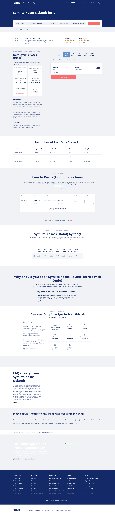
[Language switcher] (74, 3)
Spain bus (34, 478)
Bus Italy (33, 483)
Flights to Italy (53, 481)
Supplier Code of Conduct (63, 510)
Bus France (34, 481)
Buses (29, 3)
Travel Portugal (89, 483)
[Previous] (33, 250)
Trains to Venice (18, 486)
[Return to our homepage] (18, 3)
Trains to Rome (18, 481)
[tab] (58, 59)
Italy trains (16, 478)
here (70, 220)
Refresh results (56, 189)
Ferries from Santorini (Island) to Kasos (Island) (94, 420)
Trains (24, 3)
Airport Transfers (90, 481)
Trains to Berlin (18, 488)
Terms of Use (39, 510)
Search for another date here (57, 210)
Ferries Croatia (71, 481)
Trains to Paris (17, 483)
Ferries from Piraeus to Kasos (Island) (69, 420)
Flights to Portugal (54, 486)
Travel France (89, 488)
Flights (35, 3)
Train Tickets (17, 475)
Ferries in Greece (30, 432)
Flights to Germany (55, 478)
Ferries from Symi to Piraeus (43, 420)
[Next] (99, 54)
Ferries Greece (71, 478)
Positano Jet (70, 488)
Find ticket (20, 74)
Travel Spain (88, 486)
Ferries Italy (70, 486)
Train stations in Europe (92, 478)
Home (15, 432)
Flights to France (54, 483)
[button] (54, 23)
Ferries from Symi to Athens (21, 420)
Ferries (40, 3)
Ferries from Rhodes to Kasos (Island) (46, 423)
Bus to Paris (35, 488)
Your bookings (84, 2)
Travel (86, 475)
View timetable (20, 93)
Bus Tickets (34, 475)
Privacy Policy (49, 510)
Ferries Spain (71, 483)
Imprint (30, 510)
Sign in (100, 3)
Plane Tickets (53, 475)
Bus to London (35, 486)
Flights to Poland (54, 488)
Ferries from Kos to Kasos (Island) (67, 423)
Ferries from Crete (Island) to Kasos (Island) (26, 423)
